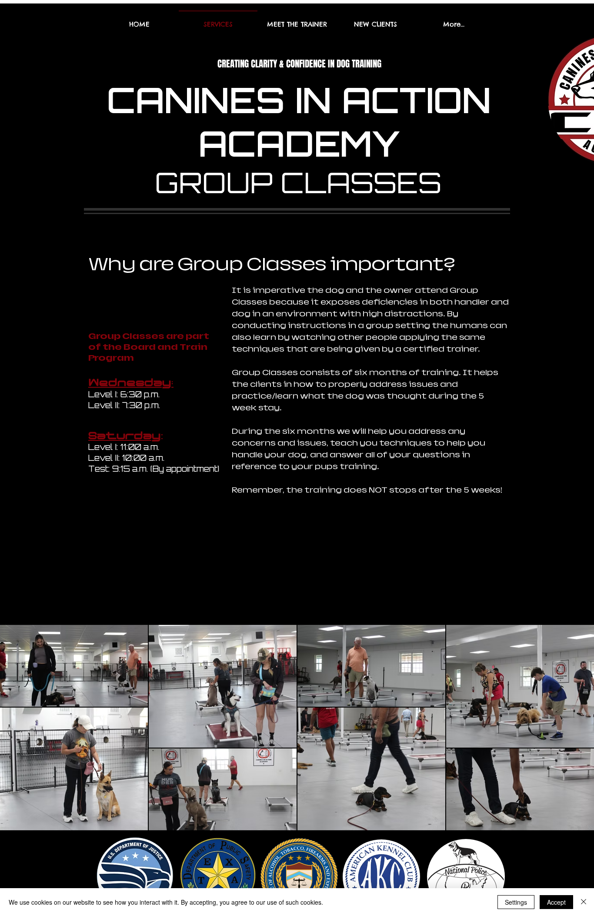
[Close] (583, 902)
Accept (556, 902)
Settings (516, 902)
